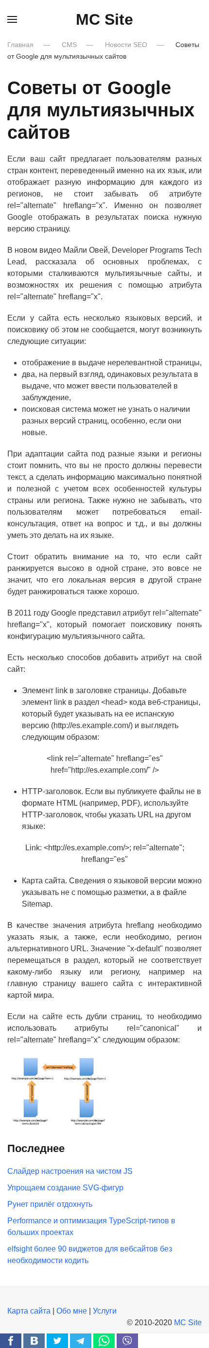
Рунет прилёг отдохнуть (49, 1204)
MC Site (104, 19)
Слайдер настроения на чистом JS (70, 1171)
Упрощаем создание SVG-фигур (65, 1188)
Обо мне (71, 1311)
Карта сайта (29, 1311)
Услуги (105, 1311)
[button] (12, 19)
